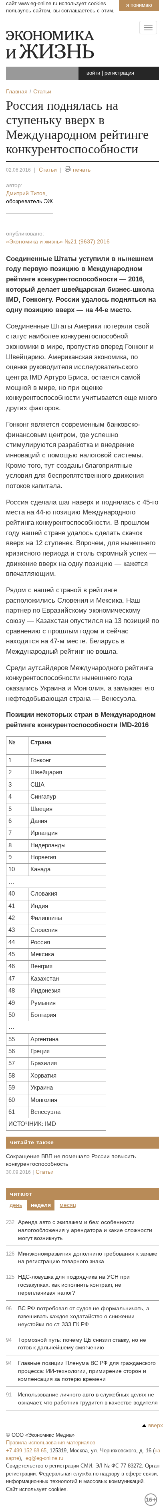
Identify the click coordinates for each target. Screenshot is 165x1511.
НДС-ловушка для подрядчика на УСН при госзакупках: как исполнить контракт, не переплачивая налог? (74, 1285)
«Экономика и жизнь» (58, 241)
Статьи (48, 169)
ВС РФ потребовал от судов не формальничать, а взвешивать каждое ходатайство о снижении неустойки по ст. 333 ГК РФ (83, 1316)
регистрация (119, 73)
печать (82, 169)
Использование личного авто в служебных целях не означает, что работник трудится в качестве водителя (88, 1398)
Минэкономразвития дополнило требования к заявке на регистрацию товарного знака (87, 1257)
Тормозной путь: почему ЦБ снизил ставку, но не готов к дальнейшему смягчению (82, 1344)
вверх (155, 1425)
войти (93, 73)
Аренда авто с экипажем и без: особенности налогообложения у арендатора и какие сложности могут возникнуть (85, 1230)
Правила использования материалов (50, 1443)
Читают (21, 1194)
